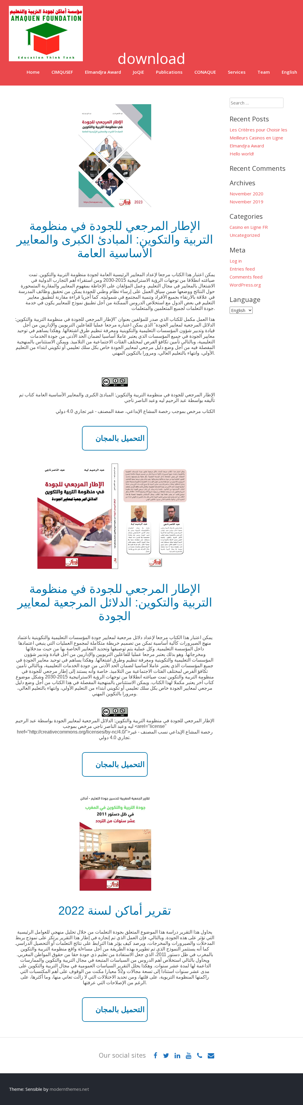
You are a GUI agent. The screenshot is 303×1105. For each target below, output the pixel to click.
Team (263, 72)
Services (237, 72)
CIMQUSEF (62, 72)
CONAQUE (205, 72)
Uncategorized (245, 235)
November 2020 (246, 194)
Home (33, 72)
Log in (236, 261)
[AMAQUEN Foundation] (46, 59)
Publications (169, 72)
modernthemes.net (69, 1089)
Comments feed (246, 277)
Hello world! (242, 154)
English (289, 72)
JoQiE (138, 72)
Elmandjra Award (103, 72)
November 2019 (246, 202)
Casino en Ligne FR (249, 227)
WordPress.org (245, 285)
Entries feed (242, 269)
